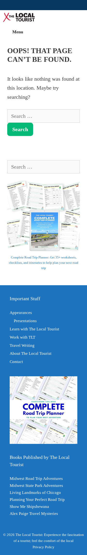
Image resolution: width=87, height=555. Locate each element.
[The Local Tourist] (20, 17)
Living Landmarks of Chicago (35, 492)
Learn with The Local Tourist (34, 329)
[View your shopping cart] (80, 17)
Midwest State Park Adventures (36, 485)
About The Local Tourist (30, 353)
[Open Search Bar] (66, 17)
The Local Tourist (28, 535)
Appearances (21, 312)
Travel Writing (22, 345)
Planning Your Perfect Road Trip (37, 499)
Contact (16, 361)
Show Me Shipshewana (29, 506)
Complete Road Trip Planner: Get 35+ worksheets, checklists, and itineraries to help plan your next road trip (43, 263)
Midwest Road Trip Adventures (36, 478)
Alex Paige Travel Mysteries (34, 513)
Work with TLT (22, 337)
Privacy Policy (43, 547)
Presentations (25, 321)
